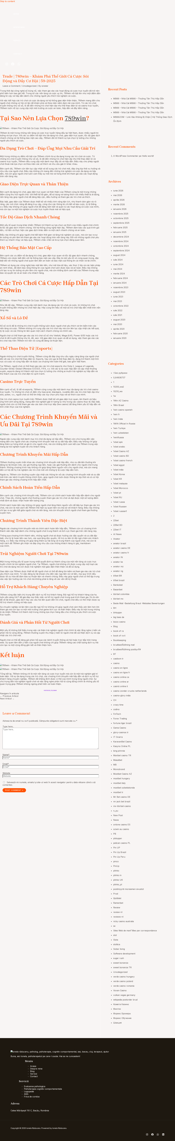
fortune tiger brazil (122, 723)
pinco (116, 861)
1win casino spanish (122, 409)
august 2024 (119, 255)
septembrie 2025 (121, 223)
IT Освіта (118, 737)
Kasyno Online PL (122, 746)
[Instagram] (6, 64)
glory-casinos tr (120, 732)
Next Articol (7, 698)
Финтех (117, 1009)
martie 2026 (119, 204)
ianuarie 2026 (119, 209)
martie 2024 (119, 273)
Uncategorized (29, 86)
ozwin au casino (121, 829)
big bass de (118, 617)
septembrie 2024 (121, 250)
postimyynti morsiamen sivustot (128, 889)
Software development (124, 953)
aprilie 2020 (119, 329)
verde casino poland (123, 981)
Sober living (119, 949)
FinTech (117, 714)
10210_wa (117, 391)
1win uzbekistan (121, 433)
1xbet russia (119, 502)
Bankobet (118, 585)
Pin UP (116, 847)
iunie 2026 (118, 190)
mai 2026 (117, 195)
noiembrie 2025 (120, 213)
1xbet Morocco (120, 488)
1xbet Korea (119, 474)
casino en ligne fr (121, 672)
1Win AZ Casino (120, 400)
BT (114, 654)
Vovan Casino (120, 990)
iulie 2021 (117, 315)
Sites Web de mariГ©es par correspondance (135, 930)
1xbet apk (118, 442)
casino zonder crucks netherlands (130, 691)
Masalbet (117, 760)
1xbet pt (117, 492)
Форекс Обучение (122, 1018)
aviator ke (118, 562)
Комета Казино (121, 1004)
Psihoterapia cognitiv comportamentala (43, 1089)
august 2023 (119, 292)
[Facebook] (12, 64)
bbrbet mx (118, 598)
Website (6, 773)
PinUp (116, 866)
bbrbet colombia (121, 594)
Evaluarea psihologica (34, 1086)
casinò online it (120, 686)
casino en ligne (120, 668)
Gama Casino (119, 727)
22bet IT (117, 529)
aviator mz (118, 566)
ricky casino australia (123, 921)
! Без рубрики (120, 373)
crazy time (118, 704)
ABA (26, 1094)
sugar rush (118, 958)
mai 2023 (117, 301)
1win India (118, 419)
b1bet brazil (118, 580)
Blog (115, 626)
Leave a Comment (11, 86)
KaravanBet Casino (122, 741)
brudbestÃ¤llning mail (124, 645)
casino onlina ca (121, 677)
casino (116, 663)
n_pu (115, 810)
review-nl (117, 912)
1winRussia (118, 437)
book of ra (118, 631)
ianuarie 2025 (119, 232)
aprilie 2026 (119, 200)
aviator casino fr (121, 552)
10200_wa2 (118, 386)
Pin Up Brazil (119, 852)
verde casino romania (123, 986)
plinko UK (118, 880)
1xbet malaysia (120, 483)
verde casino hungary (124, 976)
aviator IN (118, 557)
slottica (116, 944)
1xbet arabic (119, 446)
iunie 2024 (118, 264)
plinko (116, 870)
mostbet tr (118, 792)
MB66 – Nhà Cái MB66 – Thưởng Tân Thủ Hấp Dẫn (138, 98)
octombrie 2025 (120, 218)
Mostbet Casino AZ (122, 774)
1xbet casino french (122, 460)
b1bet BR (117, 575)
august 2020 (119, 319)
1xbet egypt (118, 465)
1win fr (116, 414)
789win (75, 118)
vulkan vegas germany (124, 995)
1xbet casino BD (121, 456)
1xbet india (118, 469)
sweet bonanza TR (122, 967)
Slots (115, 939)
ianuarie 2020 (119, 338)
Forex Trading (120, 718)
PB (114, 833)
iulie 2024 (118, 259)
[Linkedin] (163, 1135)
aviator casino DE (121, 548)
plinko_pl (117, 884)
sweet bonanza (120, 963)
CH (114, 700)
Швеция (117, 1022)
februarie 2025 (120, 227)
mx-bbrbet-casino (122, 806)
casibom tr (118, 658)
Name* (6, 754)
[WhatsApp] (18, 64)
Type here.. (8, 726)
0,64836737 (119, 377)
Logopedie (29, 1091)
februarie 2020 (120, 333)
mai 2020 (117, 324)
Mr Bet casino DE (121, 797)
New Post (118, 815)
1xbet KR (117, 479)
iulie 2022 (117, 310)
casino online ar (121, 681)
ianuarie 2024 (120, 283)
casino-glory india (121, 695)
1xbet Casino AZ (121, 451)
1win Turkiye (119, 428)
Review (116, 907)
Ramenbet (118, 903)
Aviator (116, 539)
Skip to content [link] (7, 1)
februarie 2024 (120, 278)
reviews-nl (118, 916)
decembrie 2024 (121, 236)
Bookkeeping (119, 640)
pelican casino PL (121, 843)
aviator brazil (119, 543)
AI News (117, 534)
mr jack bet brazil (121, 801)
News (116, 820)
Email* (6, 764)
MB (115, 764)
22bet (116, 520)
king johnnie (119, 751)
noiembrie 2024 (120, 241)
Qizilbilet (117, 898)
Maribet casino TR (122, 755)
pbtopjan (117, 838)
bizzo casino (119, 621)
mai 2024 (117, 269)
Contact (17, 54)
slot (115, 935)
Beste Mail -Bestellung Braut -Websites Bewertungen (139, 603)
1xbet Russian (120, 506)
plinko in (117, 875)
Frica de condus (32, 1096)
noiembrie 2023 (120, 287)
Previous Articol (9, 696)
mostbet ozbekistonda (124, 787)
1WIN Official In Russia (124, 423)
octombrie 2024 (121, 246)
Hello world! (148, 156)
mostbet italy (119, 783)
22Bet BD (117, 525)
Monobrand (119, 769)
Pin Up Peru (119, 857)
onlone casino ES (121, 824)
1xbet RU (117, 497)
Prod (115, 893)
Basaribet (117, 589)
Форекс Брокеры (122, 1013)
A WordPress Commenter (125, 156)
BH (114, 608)
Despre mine (19, 27)
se (114, 926)
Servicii (17, 40)
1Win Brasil (118, 405)
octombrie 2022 (120, 306)
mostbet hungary (121, 778)
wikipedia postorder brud (125, 999)
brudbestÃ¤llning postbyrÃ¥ (127, 649)
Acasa (16, 14)
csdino (116, 709)
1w (114, 396)
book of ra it (119, 635)
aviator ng (118, 571)
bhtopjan (117, 612)
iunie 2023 (118, 296)
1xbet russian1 (120, 511)
